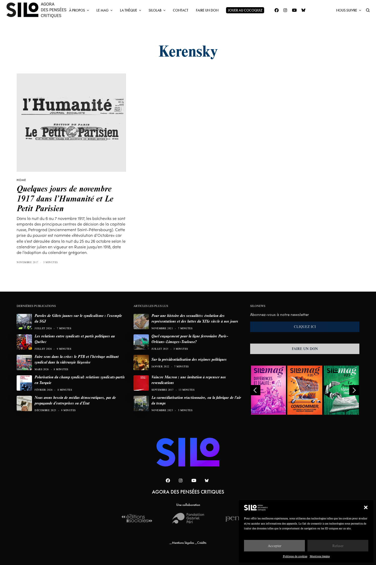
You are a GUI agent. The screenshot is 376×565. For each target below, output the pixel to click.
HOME (21, 180)
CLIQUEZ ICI (305, 326)
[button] (365, 507)
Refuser (338, 545)
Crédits (201, 542)
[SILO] (38, 10)
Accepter (274, 545)
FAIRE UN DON (305, 348)
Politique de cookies (295, 556)
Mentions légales (320, 556)
